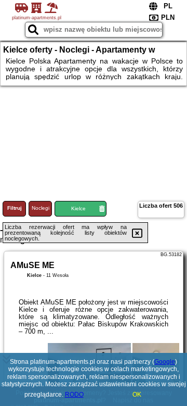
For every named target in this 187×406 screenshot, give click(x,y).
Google (164, 361)
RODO (74, 394)
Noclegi (40, 208)
